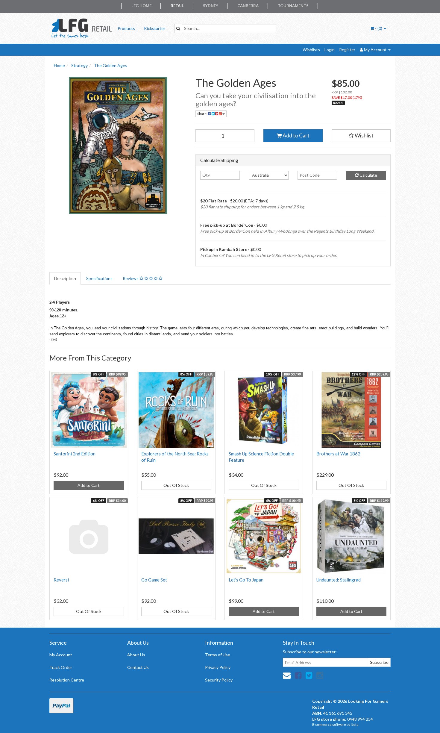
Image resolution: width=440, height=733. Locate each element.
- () (378, 28)
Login (329, 49)
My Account (60, 654)
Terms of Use (217, 654)
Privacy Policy (217, 667)
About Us (136, 654)
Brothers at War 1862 (338, 453)
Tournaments (293, 5)
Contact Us (138, 667)
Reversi (61, 579)
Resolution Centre (66, 679)
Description (65, 278)
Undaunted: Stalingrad (338, 579)
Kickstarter (154, 28)
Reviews (131, 278)
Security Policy (219, 679)
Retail (177, 5)
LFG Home (141, 5)
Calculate (368, 175)
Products (126, 28)
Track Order (60, 667)
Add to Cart (295, 135)
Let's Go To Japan (246, 579)
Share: (202, 113)
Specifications (99, 278)
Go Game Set (154, 579)
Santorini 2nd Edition (74, 453)
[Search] (178, 28)
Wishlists (311, 49)
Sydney (210, 5)
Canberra (248, 5)
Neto (354, 724)
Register (347, 49)
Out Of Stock (176, 485)
